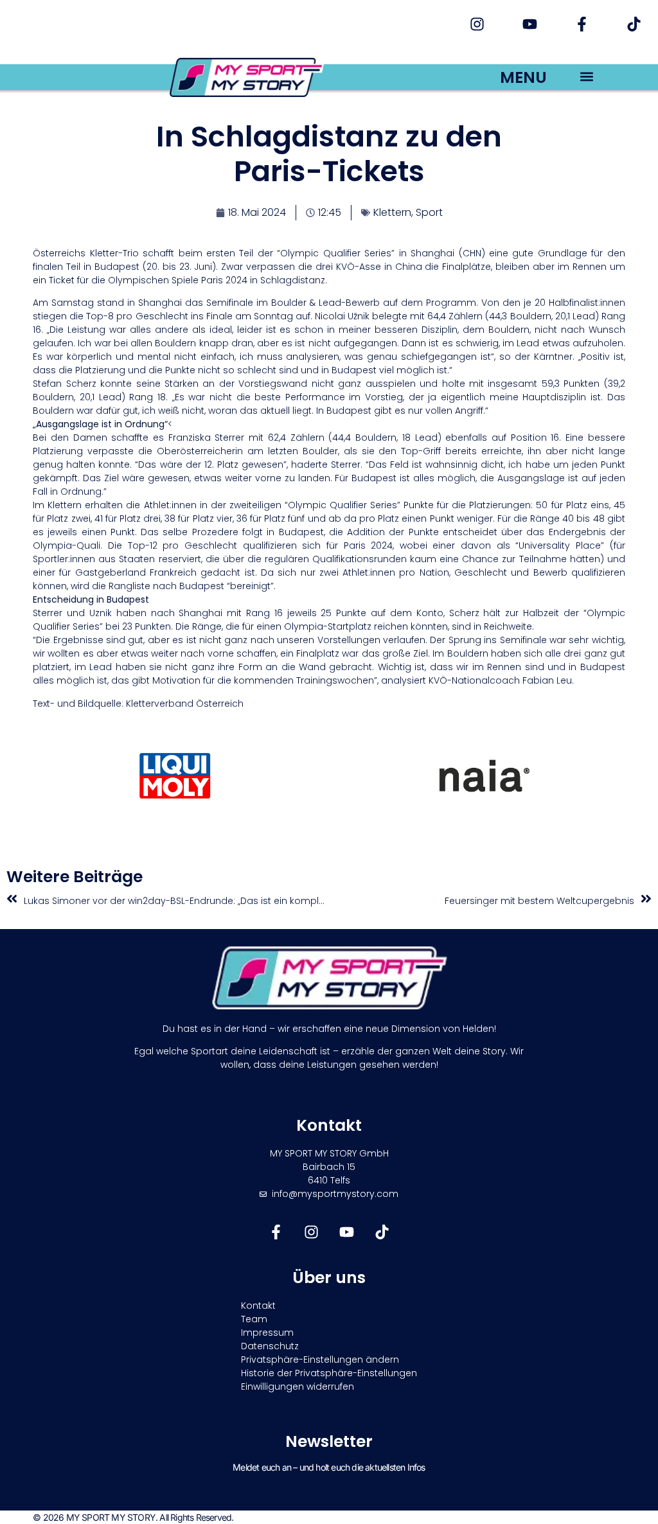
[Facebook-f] (582, 24)
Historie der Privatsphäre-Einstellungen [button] (329, 1373)
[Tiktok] (634, 24)
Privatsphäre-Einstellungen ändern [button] (320, 1359)
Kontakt (258, 1305)
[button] (586, 76)
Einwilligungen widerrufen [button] (297, 1386)
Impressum (267, 1332)
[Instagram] (477, 24)
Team (254, 1319)
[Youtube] (529, 24)
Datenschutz (270, 1346)
